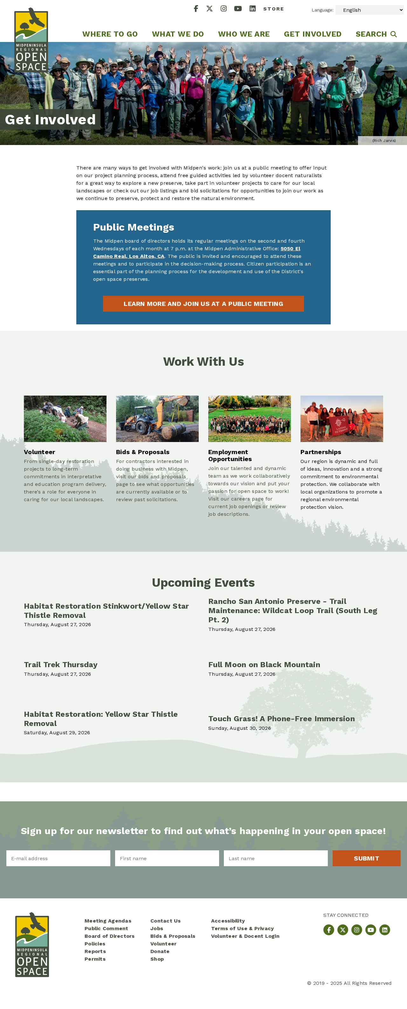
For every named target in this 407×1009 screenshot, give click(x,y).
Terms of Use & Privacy (242, 928)
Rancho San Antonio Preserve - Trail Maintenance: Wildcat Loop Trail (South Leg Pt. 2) (293, 610)
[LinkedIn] (256, 9)
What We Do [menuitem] (178, 34)
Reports (95, 951)
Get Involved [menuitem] (313, 34)
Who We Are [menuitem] (244, 34)
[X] (213, 9)
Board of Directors (110, 936)
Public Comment (106, 928)
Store (273, 9)
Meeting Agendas (108, 921)
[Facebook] (200, 9)
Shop (157, 959)
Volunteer (163, 944)
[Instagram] (227, 9)
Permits (95, 959)
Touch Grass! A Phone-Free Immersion (281, 718)
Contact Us (165, 921)
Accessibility (228, 921)
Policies (95, 944)
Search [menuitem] (371, 34)
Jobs (156, 928)
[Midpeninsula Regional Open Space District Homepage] (31, 21)
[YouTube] (242, 9)
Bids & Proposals (172, 936)
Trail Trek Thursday (61, 664)
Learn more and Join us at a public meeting (203, 304)
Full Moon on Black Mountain (264, 664)
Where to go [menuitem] (110, 34)
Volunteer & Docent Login (245, 936)
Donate (160, 951)
